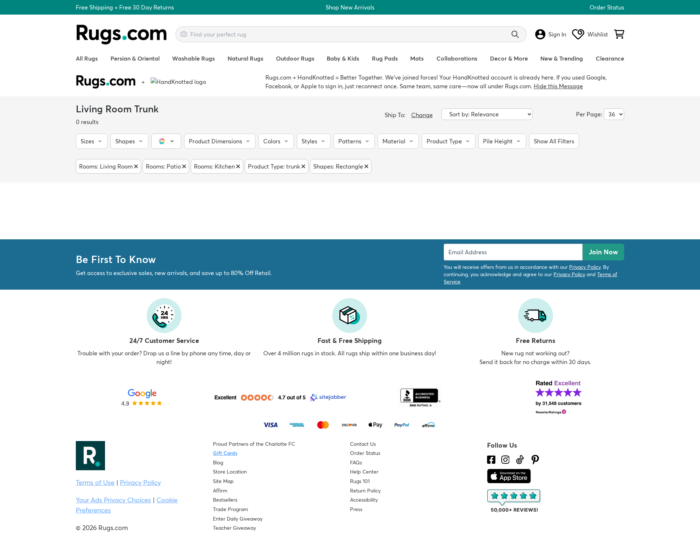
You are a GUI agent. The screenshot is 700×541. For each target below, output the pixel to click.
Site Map (223, 481)
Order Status (607, 7)
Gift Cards (225, 453)
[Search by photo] (184, 33)
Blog (218, 462)
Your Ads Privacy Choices (113, 500)
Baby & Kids (343, 58)
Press (356, 509)
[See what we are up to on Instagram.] (505, 459)
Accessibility (364, 499)
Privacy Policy (584, 267)
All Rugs (87, 58)
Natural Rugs (245, 58)
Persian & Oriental (135, 58)
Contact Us (363, 444)
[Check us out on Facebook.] (491, 459)
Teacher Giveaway (234, 528)
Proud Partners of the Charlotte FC (254, 444)
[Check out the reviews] (514, 501)
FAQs (356, 462)
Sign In (557, 34)
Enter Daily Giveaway (237, 518)
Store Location (230, 471)
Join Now (603, 252)
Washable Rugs (193, 58)
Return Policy (365, 490)
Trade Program (230, 509)
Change (422, 115)
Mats (417, 58)
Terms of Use (95, 482)
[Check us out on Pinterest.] (535, 459)
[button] (92, 141)
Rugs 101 (360, 481)
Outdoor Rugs (295, 58)
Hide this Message (558, 86)
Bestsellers (225, 499)
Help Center (364, 471)
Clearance (610, 58)
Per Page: (589, 114)
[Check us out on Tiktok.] (520, 459)
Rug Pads (385, 58)
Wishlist (597, 34)
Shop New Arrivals (350, 7)
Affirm (220, 490)
